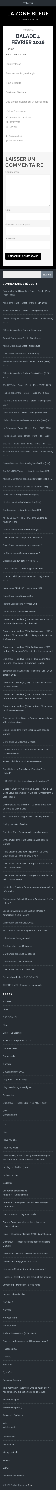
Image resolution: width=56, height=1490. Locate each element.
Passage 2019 (10, 1349)
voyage (13, 126)
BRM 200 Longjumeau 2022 (29, 568)
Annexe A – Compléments (15, 1194)
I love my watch (11, 1147)
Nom (7, 210)
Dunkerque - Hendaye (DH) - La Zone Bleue (24, 682)
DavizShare (8, 353)
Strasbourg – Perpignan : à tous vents (21, 1284)
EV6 (5, 1124)
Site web (10, 238)
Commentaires (10, 1048)
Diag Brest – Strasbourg (15, 1079)
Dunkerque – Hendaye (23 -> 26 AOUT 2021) (25, 1103)
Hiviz (5, 1132)
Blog (5, 1025)
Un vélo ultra (21, 824)
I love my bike (10, 1140)
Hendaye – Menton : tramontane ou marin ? (24, 1269)
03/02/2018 (28, 30)
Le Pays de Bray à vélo (14, 808)
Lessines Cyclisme (12, 911)
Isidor (6, 588)
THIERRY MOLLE (12, 985)
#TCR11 (7, 1001)
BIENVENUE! (29, 611)
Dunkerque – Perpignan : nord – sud (20, 1261)
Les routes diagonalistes (15, 1190)
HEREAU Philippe (11, 576)
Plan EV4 (7, 1364)
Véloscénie (8, 1444)
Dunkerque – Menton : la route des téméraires (25, 1253)
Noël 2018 (8, 1302)
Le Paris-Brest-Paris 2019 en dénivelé (22, 698)
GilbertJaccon (9, 611)
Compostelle (9, 1056)
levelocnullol (9, 761)
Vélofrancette (9, 1427)
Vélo (5, 1423)
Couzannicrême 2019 (13, 1071)
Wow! (6, 1467)
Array (30, 1485)
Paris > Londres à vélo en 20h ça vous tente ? (25, 1341)
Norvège (7, 1310)
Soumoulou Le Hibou (20, 117)
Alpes (5, 1009)
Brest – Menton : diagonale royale (19, 1214)
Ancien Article (15, 136)
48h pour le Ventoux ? (31, 537)
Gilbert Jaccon (10, 330)
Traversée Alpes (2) (12, 1407)
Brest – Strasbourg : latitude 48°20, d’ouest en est (27, 1234)
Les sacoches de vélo (14, 1294)
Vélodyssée (8, 1436)
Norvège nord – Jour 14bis (34, 930)
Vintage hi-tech (10, 1452)
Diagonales (8, 1095)
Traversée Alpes (11, 1399)
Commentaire (12, 172)
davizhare (7, 670)
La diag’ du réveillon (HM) (37, 463)
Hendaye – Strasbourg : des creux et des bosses (27, 1277)
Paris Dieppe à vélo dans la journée (31, 816)
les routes (8, 1183)
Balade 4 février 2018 (28, 39)
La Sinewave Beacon (34, 663)
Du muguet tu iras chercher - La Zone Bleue (24, 804)
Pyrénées (7, 1372)
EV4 (5, 1110)
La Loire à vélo (30, 623)
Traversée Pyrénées (13, 1415)
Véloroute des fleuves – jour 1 (38, 651)
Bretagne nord (23, 938)
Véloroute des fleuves (13, 1475)
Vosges (6, 1460)
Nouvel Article (16, 140)
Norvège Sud (26, 596)
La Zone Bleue (28, 13)
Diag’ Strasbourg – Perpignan (17, 1087)
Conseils (7, 1064)
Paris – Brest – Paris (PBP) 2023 (30, 303)
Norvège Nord (10, 1317)
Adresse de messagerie (17, 224)
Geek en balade (10, 977)
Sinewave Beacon (12, 1380)
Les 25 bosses (25, 946)
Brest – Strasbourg (32, 330)
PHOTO (7, 1356)
